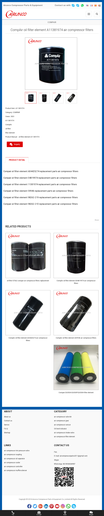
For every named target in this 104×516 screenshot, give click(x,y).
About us (7, 417)
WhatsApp (68, 506)
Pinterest (51, 506)
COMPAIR (52, 22)
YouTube (57, 506)
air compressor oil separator (14, 459)
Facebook (29, 506)
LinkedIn (46, 506)
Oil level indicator (60, 429)
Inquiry (17, 144)
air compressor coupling (13, 455)
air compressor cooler (12, 463)
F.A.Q (6, 429)
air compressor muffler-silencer (15, 470)
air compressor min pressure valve (16, 451)
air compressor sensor (62, 425)
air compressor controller (13, 466)
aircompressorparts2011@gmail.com (73, 456)
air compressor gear (61, 421)
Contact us (60, 5)
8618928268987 (69, 464)
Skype (74, 506)
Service (6, 425)
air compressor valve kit (63, 417)
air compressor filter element (64, 437)
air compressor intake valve (64, 433)
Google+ (40, 506)
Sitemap (7, 433)
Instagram (63, 506)
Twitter (35, 506)
